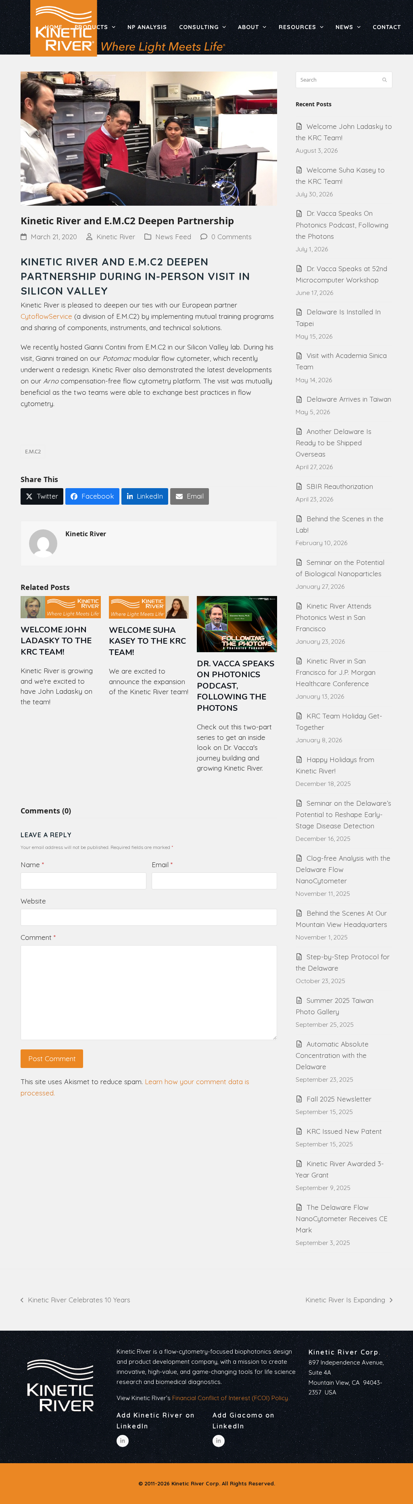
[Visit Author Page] (43, 543)
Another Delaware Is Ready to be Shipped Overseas (333, 442)
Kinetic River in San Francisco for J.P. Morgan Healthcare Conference (335, 672)
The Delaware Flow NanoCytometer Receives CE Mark (342, 1218)
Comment (38, 937)
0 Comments (231, 236)
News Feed (173, 236)
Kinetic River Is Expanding (345, 1300)
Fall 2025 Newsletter (339, 1099)
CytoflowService (46, 316)
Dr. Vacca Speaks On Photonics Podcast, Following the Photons (235, 686)
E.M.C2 (33, 451)
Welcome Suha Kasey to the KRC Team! (147, 641)
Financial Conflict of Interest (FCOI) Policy (230, 1398)
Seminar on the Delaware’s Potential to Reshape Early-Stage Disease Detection (343, 814)
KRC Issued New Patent (344, 1131)
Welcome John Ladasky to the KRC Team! (56, 640)
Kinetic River (115, 236)
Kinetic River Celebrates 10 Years (75, 1300)
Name (32, 864)
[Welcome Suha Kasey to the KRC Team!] (149, 606)
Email (162, 864)
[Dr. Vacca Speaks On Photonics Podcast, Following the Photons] (237, 623)
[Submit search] (384, 80)
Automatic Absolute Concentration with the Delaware (332, 1055)
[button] (42, 496)
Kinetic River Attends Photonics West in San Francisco (333, 617)
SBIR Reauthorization (340, 486)
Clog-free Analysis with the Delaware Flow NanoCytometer (343, 869)
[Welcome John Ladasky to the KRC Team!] (61, 606)
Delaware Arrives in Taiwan (349, 399)
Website (33, 901)
